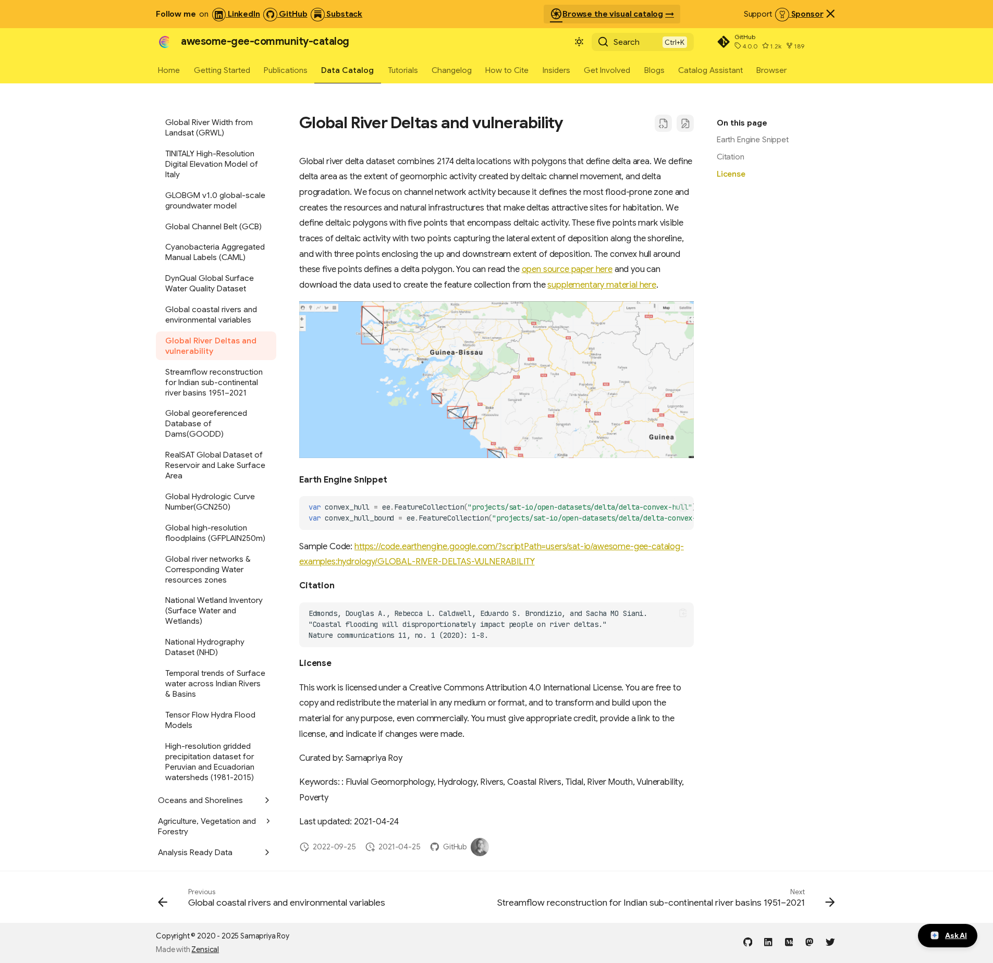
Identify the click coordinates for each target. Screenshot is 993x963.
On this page (742, 123)
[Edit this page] (685, 123)
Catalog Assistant (710, 70)
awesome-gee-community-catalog (265, 41)
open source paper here (567, 269)
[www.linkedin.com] (768, 941)
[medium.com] (789, 941)
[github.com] (748, 941)
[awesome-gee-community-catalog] (164, 42)
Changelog (452, 70)
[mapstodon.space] (810, 941)
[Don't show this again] (830, 13)
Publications (286, 70)
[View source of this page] (663, 123)
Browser (772, 70)
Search (627, 42)
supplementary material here (601, 284)
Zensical (205, 949)
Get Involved (607, 70)
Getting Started (222, 70)
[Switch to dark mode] (579, 42)
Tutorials (403, 70)
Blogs (654, 70)
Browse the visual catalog (606, 14)
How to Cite (507, 70)
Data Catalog (348, 70)
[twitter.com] (830, 941)
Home (169, 70)
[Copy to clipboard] (683, 506)
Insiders (556, 70)
